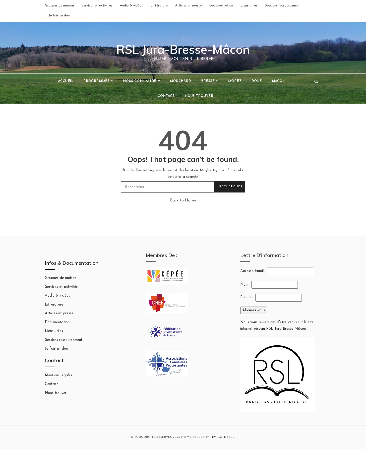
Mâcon (279, 81)
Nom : (245, 285)
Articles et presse (188, 5)
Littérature (159, 5)
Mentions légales (58, 375)
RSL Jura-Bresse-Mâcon (183, 49)
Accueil (65, 81)
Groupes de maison (59, 5)
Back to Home (183, 200)
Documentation (221, 5)
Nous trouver (199, 96)
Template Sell (222, 437)
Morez (235, 81)
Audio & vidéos (131, 5)
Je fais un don (59, 15)
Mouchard (180, 81)
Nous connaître (139, 81)
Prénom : (247, 297)
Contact (166, 96)
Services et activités (96, 5)
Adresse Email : (253, 271)
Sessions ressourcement (283, 5)
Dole (256, 81)
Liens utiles (249, 5)
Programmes (96, 81)
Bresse (208, 81)
